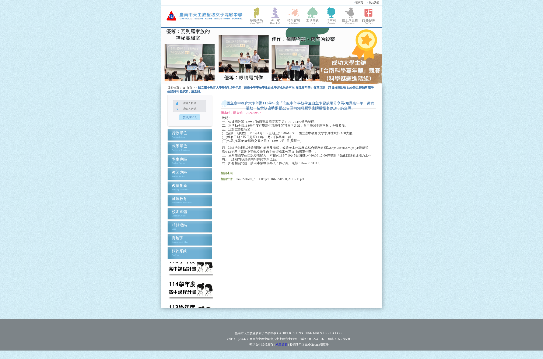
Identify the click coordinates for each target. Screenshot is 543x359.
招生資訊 (293, 21)
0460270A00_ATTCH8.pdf (287, 179)
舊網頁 (358, 2)
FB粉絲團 (368, 21)
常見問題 (312, 22)
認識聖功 (256, 21)
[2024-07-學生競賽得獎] (271, 56)
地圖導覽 (281, 344)
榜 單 (275, 21)
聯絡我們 (373, 2)
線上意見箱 (350, 21)
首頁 (189, 87)
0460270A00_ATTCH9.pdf (253, 179)
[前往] (190, 266)
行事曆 (331, 21)
